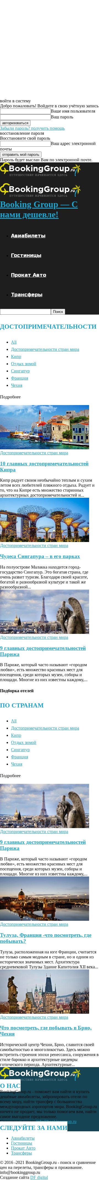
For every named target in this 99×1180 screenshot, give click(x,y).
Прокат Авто (28, 275)
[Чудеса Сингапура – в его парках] (44, 540)
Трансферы (26, 294)
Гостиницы (26, 255)
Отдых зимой (23, 363)
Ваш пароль (62, 117)
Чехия (16, 385)
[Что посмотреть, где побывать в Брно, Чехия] (44, 1012)
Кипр (16, 356)
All (13, 342)
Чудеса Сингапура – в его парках (40, 556)
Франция (19, 378)
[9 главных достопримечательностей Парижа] (44, 632)
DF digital (39, 1177)
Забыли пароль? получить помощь (32, 128)
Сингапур (20, 371)
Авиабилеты (28, 235)
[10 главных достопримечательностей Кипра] (44, 447)
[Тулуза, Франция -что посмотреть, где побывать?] (44, 919)
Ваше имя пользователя (73, 111)
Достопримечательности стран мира (45, 349)
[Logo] (40, 174)
